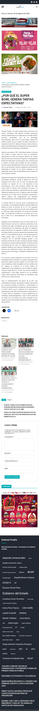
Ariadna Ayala (23, 567)
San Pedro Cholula (7, 640)
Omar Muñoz (25, 618)
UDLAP (9, 400)
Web (6, 468)
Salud (17, 631)
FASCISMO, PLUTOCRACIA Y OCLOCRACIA (19, 676)
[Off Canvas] (3, 7)
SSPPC (5, 654)
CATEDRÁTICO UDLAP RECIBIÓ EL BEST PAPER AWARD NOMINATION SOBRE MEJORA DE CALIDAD (8, 352)
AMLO (30, 558)
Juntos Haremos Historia (9, 603)
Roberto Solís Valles (7, 631)
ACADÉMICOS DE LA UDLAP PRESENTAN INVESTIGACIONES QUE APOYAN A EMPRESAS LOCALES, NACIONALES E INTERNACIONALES (25, 354)
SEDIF (18, 640)
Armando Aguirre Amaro (9, 572)
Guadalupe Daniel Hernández (13, 599)
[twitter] (34, 2)
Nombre (8, 453)
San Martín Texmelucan (25, 635)
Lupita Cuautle (9, 613)
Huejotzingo (30, 599)
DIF (15, 583)
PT (16, 628)
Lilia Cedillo (27, 608)
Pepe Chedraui (26, 623)
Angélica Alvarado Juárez (12, 563)
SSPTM (13, 654)
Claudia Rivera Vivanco (24, 577)
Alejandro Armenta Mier (13, 558)
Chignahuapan (6, 578)
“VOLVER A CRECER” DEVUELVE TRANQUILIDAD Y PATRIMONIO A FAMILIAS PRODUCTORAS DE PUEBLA (19, 668)
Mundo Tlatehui (9, 618)
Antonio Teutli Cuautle (9, 567)
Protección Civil (7, 627)
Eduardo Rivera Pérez (11, 588)
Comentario (9, 437)
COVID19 (6, 582)
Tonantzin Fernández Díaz (13, 658)
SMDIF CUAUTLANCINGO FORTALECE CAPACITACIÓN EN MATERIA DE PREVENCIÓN (17, 693)
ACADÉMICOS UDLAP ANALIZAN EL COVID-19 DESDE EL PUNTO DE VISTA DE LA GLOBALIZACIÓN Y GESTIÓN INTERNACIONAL (9, 382)
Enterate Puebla (7, 107)
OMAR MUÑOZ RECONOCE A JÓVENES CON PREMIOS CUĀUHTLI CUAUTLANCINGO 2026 (19, 683)
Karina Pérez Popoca (10, 608)
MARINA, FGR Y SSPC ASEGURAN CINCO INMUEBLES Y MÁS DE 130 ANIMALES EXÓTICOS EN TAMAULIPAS (18, 703)
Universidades (6, 91)
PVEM (22, 627)
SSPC (33, 649)
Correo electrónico (11, 461)
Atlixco (21, 572)
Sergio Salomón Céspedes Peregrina (17, 644)
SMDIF (4, 649)
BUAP (31, 572)
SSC (20, 649)
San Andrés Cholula (9, 636)
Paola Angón (13, 623)
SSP (27, 649)
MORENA (23, 613)
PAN (3, 623)
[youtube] (37, 2)
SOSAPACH (13, 649)
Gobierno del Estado (15, 593)
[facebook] (31, 2)
